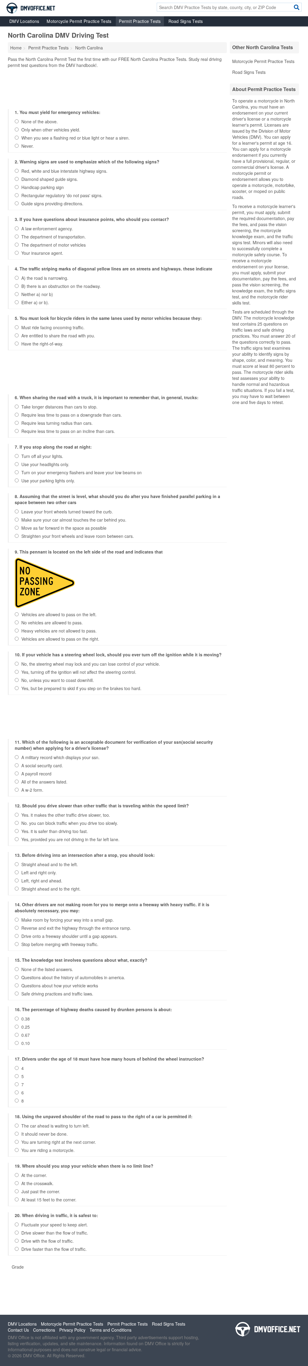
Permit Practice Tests (140, 21)
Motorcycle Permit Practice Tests (79, 21)
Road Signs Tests (185, 21)
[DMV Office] (30, 8)
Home (16, 48)
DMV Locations (24, 21)
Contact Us (18, 1330)
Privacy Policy (72, 1330)
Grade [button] (18, 1267)
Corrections (44, 1330)
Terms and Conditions (110, 1330)
